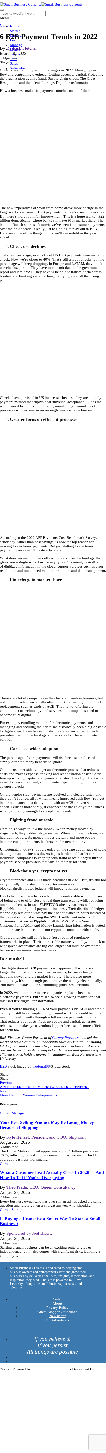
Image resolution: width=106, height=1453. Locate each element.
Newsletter (57, 1316)
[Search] (2, 10)
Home (14, 26)
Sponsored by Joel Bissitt (29, 1233)
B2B (3, 1066)
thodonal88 (41, 1066)
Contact (57, 1299)
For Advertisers (57, 1320)
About (57, 1303)
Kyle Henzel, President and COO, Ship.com (46, 1137)
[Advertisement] (53, 149)
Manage (16, 45)
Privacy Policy (57, 1308)
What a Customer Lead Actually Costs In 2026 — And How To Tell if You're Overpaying (52, 1175)
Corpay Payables (65, 1038)
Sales (14, 63)
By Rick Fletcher (21, 48)
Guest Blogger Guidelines (57, 1312)
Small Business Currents (50, 1369)
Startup (15, 31)
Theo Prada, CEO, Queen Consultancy (41, 1187)
